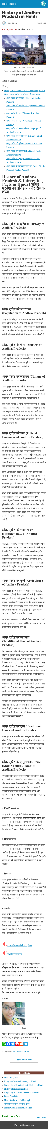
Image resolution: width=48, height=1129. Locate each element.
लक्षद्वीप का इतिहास (14, 954)
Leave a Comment (24, 1060)
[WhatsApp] (4, 1045)
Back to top (41, 1117)
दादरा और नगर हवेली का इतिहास (19, 945)
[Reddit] (21, 1045)
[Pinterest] (17, 1045)
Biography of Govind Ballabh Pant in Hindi (22, 1092)
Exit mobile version (24, 1125)
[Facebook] (8, 1045)
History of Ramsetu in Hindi (16, 1088)
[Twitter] (13, 1045)
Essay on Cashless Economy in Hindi (20, 1081)
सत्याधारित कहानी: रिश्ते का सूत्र (16, 1103)
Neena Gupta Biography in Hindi (18, 1107)
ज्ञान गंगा (26, 1051)
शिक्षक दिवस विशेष (11, 1096)
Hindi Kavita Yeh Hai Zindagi (17, 1100)
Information (18, 1051)
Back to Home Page (11, 1115)
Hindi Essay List (11, 1077)
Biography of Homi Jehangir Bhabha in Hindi (23, 1085)
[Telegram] (25, 1045)
